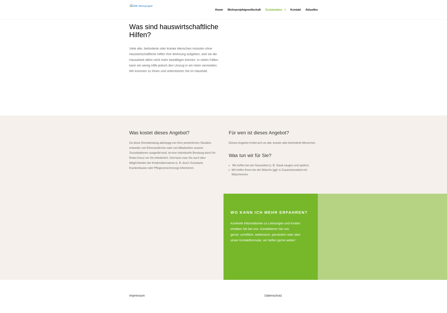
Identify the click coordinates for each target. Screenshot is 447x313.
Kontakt (295, 10)
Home (219, 10)
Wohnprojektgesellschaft (244, 10)
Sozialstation (273, 10)
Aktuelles (311, 10)
